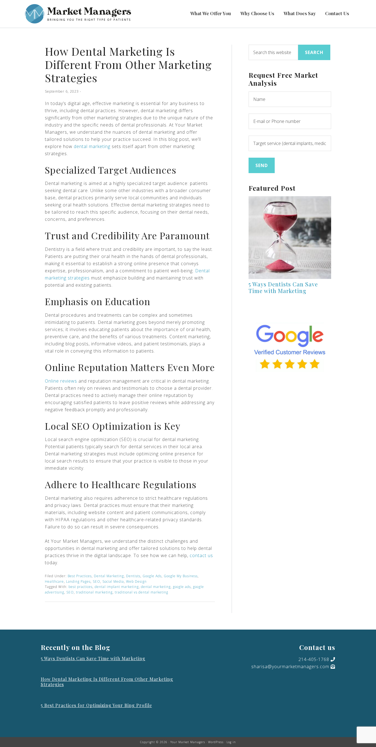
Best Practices (80, 576)
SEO (96, 581)
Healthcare (54, 581)
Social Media (113, 581)
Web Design (136, 581)
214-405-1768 (313, 659)
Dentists (133, 576)
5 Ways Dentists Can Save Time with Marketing (283, 287)
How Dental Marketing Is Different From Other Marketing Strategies (107, 681)
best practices (80, 586)
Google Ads (152, 576)
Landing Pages (78, 581)
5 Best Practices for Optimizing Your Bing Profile (96, 705)
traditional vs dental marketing (141, 592)
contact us (201, 555)
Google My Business (181, 576)
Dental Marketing (109, 576)
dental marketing (92, 146)
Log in (231, 742)
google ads (182, 586)
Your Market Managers (78, 14)
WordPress (216, 742)
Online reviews (61, 381)
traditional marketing (94, 592)
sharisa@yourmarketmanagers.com (290, 666)
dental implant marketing (117, 586)
